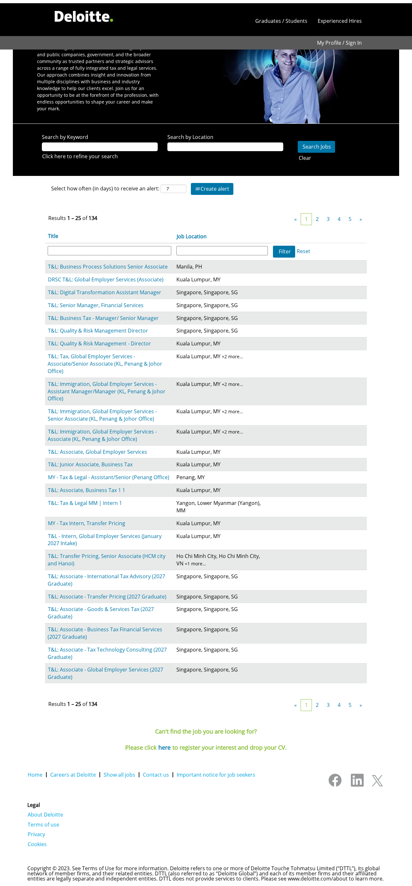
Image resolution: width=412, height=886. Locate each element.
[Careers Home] (84, 16)
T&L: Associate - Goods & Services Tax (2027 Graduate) (101, 613)
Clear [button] (305, 157)
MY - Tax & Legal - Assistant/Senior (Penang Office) (108, 477)
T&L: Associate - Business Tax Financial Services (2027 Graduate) (105, 633)
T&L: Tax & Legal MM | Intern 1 (85, 503)
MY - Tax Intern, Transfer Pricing (86, 523)
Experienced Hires (340, 20)
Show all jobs (119, 774)
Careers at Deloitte (73, 774)
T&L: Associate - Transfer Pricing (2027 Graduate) (107, 596)
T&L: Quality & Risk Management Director (98, 330)
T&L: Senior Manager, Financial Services (96, 305)
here (164, 747)
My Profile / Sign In (339, 43)
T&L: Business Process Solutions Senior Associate (108, 266)
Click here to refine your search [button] (80, 156)
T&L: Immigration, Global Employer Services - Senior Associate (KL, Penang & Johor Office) (102, 415)
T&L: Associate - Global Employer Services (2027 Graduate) (105, 673)
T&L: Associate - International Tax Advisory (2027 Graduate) (106, 580)
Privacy (36, 834)
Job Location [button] (192, 236)
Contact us (156, 774)
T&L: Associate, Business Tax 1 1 (86, 490)
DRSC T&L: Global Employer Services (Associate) (106, 279)
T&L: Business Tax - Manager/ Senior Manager (103, 318)
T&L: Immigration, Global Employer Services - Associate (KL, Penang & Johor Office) (102, 435)
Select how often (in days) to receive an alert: (105, 188)
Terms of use (43, 824)
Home (35, 774)
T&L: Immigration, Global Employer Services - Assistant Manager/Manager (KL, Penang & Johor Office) (106, 391)
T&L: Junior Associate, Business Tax (90, 464)
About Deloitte (45, 814)
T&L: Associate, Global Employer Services (97, 451)
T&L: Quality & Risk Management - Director (99, 343)
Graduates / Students (281, 20)
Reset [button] (303, 251)
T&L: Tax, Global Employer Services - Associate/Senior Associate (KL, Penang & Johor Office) (105, 364)
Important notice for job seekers (216, 774)
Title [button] (53, 236)
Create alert (214, 188)
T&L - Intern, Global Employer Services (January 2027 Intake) (105, 540)
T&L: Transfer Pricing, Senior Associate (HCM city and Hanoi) (106, 560)
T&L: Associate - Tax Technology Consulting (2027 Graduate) (107, 653)
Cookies (37, 844)
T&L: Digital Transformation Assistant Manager (104, 292)
